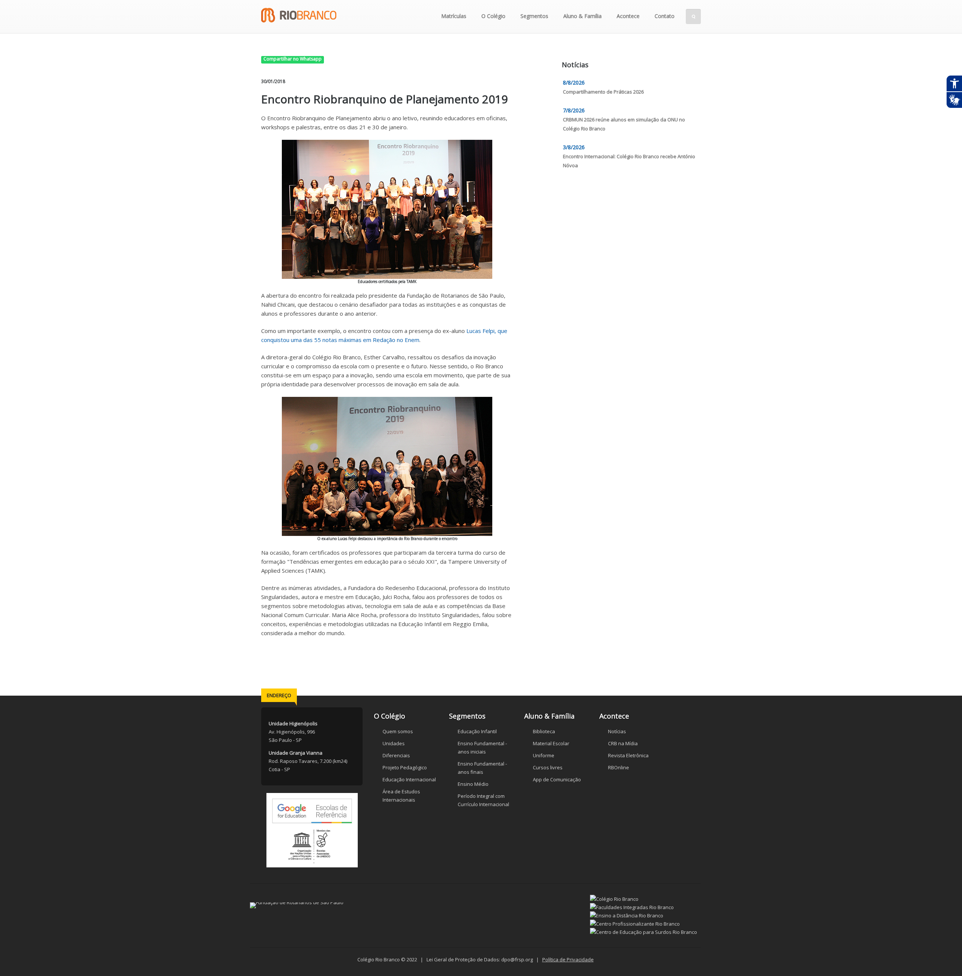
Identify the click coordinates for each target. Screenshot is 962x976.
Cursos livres (548, 767)
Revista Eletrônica (628, 755)
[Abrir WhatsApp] (943, 957)
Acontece (628, 16)
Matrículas (453, 16)
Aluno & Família (582, 16)
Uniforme (543, 755)
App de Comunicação (557, 779)
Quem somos (398, 731)
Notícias (617, 731)
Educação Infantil (477, 731)
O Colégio (493, 16)
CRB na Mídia (623, 743)
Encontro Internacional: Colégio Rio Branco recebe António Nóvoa (629, 161)
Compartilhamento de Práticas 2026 (603, 91)
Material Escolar (551, 743)
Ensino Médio (473, 784)
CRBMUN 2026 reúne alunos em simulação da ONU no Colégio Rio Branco (624, 124)
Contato (665, 16)
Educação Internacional (409, 779)
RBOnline (618, 767)
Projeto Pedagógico (405, 767)
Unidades (394, 743)
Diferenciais (396, 755)
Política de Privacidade (568, 959)
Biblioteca (544, 731)
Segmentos (534, 16)
